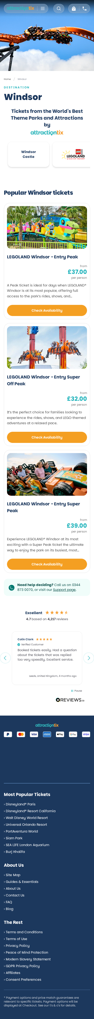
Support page (64, 589)
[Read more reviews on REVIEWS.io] (70, 700)
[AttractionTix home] (20, 8)
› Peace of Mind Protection (26, 952)
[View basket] (73, 8)
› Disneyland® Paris (19, 804)
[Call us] (84, 8)
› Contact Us (14, 895)
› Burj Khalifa (14, 851)
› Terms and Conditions (23, 932)
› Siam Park (13, 838)
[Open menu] (42, 8)
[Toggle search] (58, 8)
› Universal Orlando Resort (25, 824)
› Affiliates (12, 972)
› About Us (12, 888)
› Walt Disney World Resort (26, 817)
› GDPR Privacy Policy (22, 966)
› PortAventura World (21, 831)
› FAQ (8, 902)
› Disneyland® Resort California (29, 811)
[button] (5, 658)
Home (7, 79)
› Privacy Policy (17, 945)
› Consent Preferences (22, 979)
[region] (47, 657)
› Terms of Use (15, 938)
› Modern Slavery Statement (27, 959)
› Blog (8, 908)
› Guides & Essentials (21, 881)
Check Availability (47, 310)
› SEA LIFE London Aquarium (26, 844)
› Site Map (12, 874)
